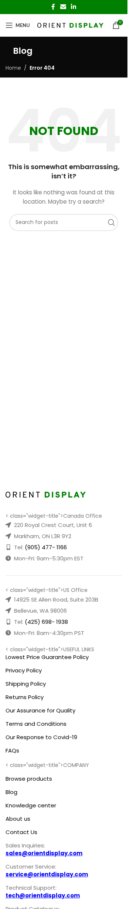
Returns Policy (25, 697)
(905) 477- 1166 (46, 547)
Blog (11, 792)
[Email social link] (63, 7)
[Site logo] (70, 25)
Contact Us (21, 832)
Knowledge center (31, 805)
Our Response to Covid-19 (41, 737)
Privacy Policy (24, 670)
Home (13, 68)
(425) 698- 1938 (46, 622)
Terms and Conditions (36, 724)
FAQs (12, 750)
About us (18, 819)
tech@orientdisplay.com (43, 895)
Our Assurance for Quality (40, 710)
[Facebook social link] (53, 7)
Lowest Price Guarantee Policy (47, 657)
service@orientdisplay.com (47, 874)
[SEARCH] (113, 222)
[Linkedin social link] (74, 7)
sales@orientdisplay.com (44, 853)
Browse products (29, 779)
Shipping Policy (26, 684)
